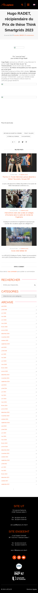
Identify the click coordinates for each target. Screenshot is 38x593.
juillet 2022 (4, 463)
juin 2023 (3, 432)
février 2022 (4, 473)
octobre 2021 (4, 480)
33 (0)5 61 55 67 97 (20, 517)
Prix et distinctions (29, 35)
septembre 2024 (5, 381)
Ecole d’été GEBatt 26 (19, 250)
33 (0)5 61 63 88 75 (20, 544)
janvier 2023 (4, 446)
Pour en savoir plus (7, 122)
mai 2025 (3, 357)
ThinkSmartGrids (25, 136)
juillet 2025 (4, 350)
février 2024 (4, 405)
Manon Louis (24, 174)
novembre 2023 (5, 415)
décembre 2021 (5, 477)
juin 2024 (3, 391)
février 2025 (4, 367)
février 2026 (4, 326)
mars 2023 (4, 439)
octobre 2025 (4, 340)
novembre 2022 (5, 453)
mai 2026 (3, 316)
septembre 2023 (5, 422)
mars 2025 (4, 364)
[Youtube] (24, 557)
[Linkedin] (19, 557)
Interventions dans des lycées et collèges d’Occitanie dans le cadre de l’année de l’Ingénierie (19, 214)
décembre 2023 (5, 412)
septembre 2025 (5, 343)
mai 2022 (3, 470)
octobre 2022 (4, 456)
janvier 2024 (4, 408)
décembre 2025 (5, 333)
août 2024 (3, 384)
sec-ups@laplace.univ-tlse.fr (19, 524)
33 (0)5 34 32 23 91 (20, 542)
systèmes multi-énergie (13, 136)
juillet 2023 (4, 429)
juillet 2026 (4, 309)
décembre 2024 (5, 374)
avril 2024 (3, 398)
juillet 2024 (4, 388)
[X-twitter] (14, 557)
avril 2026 (3, 319)
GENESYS (21, 35)
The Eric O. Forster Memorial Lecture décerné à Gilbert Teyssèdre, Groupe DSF (19, 177)
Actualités (16, 35)
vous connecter (12, 271)
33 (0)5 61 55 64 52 (20, 519)
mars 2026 (4, 323)
